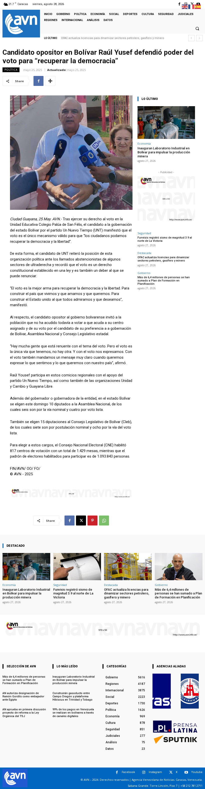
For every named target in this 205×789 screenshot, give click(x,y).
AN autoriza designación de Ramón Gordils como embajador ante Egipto (23, 696)
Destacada (144, 253)
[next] (199, 38)
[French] (191, 6)
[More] (50, 81)
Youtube (196, 772)
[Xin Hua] (190, 691)
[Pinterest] (93, 521)
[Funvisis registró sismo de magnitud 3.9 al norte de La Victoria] (77, 566)
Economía (144, 143)
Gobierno (144, 272)
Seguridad (144, 233)
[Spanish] (198, 6)
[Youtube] (186, 772)
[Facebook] (179, 4)
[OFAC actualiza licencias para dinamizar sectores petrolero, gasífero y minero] (128, 566)
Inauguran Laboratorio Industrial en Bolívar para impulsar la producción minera (164, 152)
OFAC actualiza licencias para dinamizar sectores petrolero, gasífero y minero (112, 38)
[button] (197, 28)
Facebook (128, 772)
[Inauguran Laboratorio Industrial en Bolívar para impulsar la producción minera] (166, 122)
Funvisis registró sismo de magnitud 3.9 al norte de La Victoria (165, 239)
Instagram (155, 772)
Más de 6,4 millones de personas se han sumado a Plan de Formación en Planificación (164, 280)
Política (11, 69)
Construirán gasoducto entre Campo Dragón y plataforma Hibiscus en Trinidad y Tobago (72, 696)
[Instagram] (144, 772)
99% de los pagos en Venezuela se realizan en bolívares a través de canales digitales (73, 713)
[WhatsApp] (104, 521)
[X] (81, 521)
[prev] (191, 38)
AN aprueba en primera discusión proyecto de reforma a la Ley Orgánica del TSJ (24, 713)
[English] (185, 6)
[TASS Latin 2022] (161, 691)
